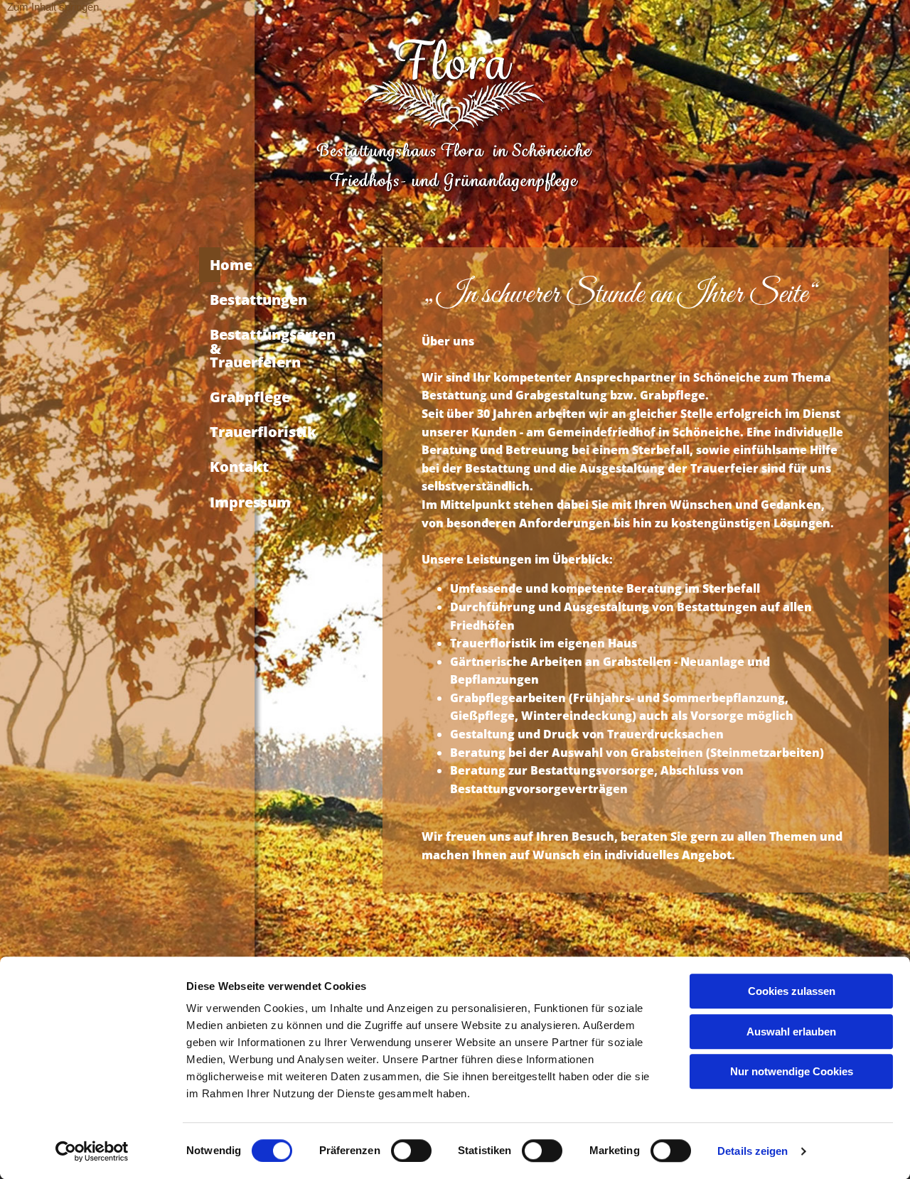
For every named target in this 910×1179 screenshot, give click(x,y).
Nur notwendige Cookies (791, 1071)
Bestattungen (215, 299)
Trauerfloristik (215, 431)
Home (215, 264)
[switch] (411, 1150)
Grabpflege (215, 397)
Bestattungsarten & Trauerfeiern (215, 348)
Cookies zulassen (791, 991)
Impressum (215, 502)
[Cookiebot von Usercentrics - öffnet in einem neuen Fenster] (92, 1151)
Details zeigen (752, 1151)
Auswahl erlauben (791, 1031)
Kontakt (215, 466)
